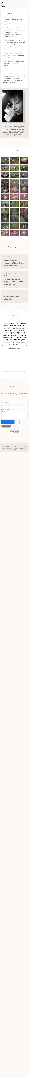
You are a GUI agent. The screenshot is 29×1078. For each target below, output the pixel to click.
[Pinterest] (17, 431)
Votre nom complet (5, 400)
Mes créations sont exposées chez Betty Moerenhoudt (13, 281)
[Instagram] (14, 431)
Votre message (4, 409)
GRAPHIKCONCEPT (14, 448)
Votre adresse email (5, 404)
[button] (3, 371)
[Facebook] (11, 431)
